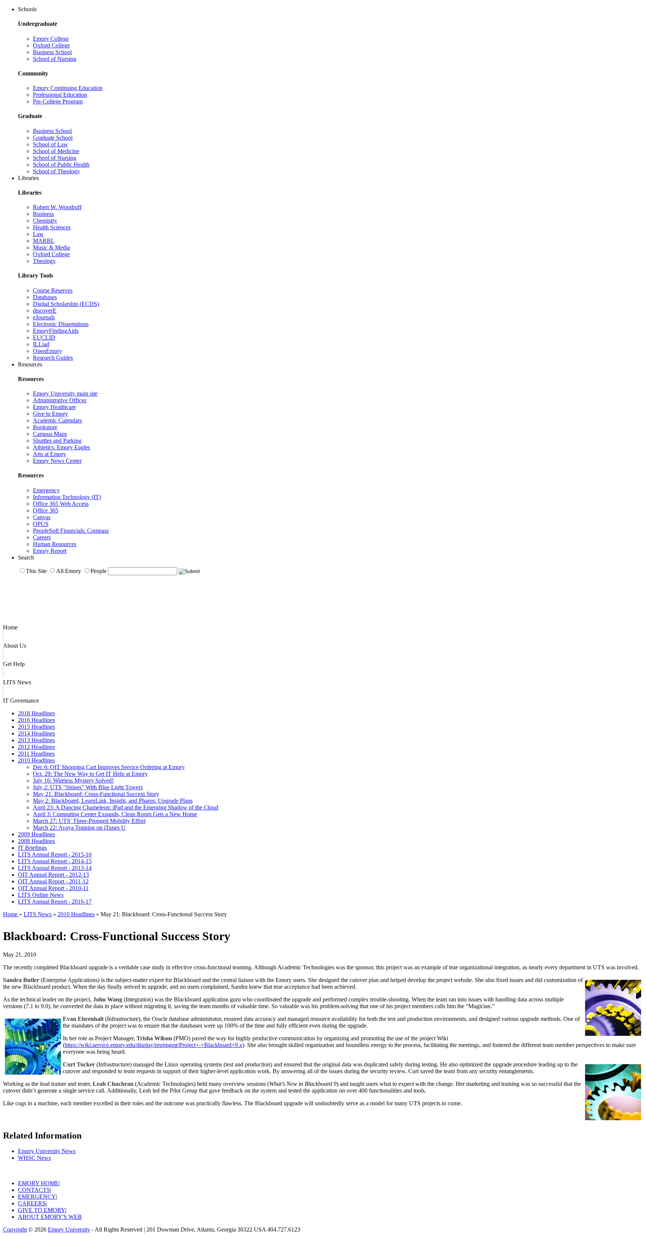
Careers (42, 537)
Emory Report (50, 551)
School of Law (50, 144)
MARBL (44, 241)
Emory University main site (65, 393)
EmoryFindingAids (56, 331)
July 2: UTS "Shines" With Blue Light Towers (88, 787)
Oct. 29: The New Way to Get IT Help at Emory (90, 774)
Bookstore (45, 427)
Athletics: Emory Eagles (61, 447)
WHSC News (34, 1158)
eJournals (44, 317)
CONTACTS (34, 1190)
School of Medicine (56, 151)
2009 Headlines (36, 834)
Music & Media (51, 247)
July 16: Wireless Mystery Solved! (73, 780)
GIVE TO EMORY (41, 1210)
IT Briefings (32, 848)
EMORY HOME (38, 1183)
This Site (36, 571)
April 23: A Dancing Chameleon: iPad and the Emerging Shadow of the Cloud (125, 807)
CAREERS (32, 1203)
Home (10, 627)
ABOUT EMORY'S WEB (50, 1217)
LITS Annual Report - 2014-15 (55, 861)
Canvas (41, 517)
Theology (44, 261)
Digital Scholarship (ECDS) (66, 304)
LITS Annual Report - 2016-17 (55, 901)
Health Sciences (52, 227)
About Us (14, 645)
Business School (52, 52)
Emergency (46, 490)
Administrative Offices (59, 400)
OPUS (41, 524)
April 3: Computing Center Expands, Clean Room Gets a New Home (115, 814)
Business (43, 214)
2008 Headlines (36, 841)
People (98, 571)
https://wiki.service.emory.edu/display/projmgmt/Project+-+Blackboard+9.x (153, 1045)
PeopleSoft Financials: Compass (71, 530)
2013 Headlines (36, 740)
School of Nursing (54, 59)
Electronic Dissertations (61, 324)
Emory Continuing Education (67, 88)
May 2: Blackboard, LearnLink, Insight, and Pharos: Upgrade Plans (113, 800)
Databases (45, 297)
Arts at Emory (49, 454)
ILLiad (41, 344)
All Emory (68, 571)
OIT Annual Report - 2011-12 (53, 881)
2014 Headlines (36, 733)
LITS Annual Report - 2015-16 (55, 854)
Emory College (51, 38)
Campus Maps (50, 434)
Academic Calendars (57, 420)
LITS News (17, 682)
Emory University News (47, 1151)
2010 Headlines (36, 760)
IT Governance (21, 700)
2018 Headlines (36, 713)
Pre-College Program (58, 101)
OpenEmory (47, 351)
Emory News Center (57, 461)
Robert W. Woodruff (57, 207)
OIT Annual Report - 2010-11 (53, 888)
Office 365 (45, 510)
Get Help (14, 664)
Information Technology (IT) (67, 497)
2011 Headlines (36, 753)
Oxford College (51, 45)
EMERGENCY (37, 1196)
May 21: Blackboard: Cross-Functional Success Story (96, 794)
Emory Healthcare (54, 407)
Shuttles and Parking (57, 440)
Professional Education (60, 95)
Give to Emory (50, 414)
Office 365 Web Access (61, 504)
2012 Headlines (36, 747)
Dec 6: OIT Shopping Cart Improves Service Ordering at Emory (109, 767)
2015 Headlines (36, 727)
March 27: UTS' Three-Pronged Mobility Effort (89, 821)
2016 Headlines (36, 720)
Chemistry (45, 220)
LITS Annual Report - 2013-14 (55, 868)
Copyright (15, 1229)
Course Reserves (53, 290)
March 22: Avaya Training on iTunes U (79, 827)
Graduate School (53, 137)
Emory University (69, 1229)
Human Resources (54, 544)
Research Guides (53, 357)
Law (38, 234)
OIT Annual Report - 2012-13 (53, 874)
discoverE (44, 310)
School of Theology (56, 171)
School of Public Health (61, 164)
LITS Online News (41, 895)
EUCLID (44, 337)
